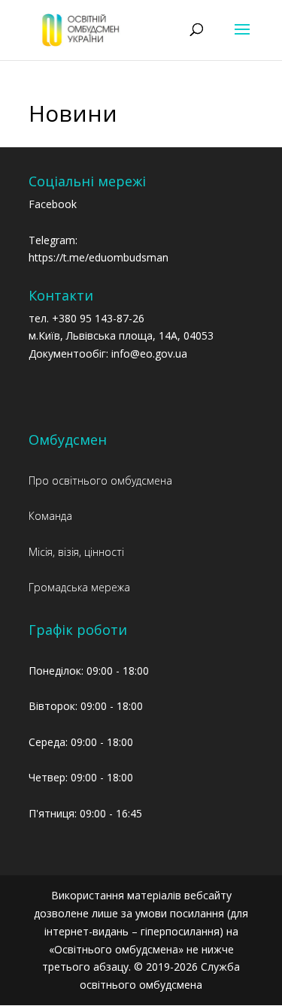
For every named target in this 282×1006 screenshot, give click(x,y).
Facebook (53, 204)
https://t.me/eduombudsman (98, 257)
